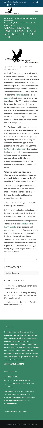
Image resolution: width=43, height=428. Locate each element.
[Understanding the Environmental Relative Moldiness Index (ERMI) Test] (21, 55)
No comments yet (12, 69)
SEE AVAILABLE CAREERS (14, 364)
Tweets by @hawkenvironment (15, 411)
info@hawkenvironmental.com (19, 380)
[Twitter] (37, 2)
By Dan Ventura (27, 67)
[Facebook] (33, 2)
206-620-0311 (14, 5)
